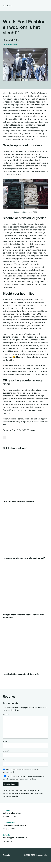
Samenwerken (42, 855)
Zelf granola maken (12, 813)
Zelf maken (7, 810)
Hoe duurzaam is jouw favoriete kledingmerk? (24, 558)
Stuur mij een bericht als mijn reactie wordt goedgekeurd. (21, 770)
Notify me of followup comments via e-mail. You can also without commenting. (24, 777)
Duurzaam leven (10, 44)
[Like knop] (4, 437)
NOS (24, 430)
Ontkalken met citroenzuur (15, 825)
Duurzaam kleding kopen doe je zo (18, 501)
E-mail (6, 751)
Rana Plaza (37, 241)
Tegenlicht (16, 430)
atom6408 (33, 212)
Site (4, 760)
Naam (6, 741)
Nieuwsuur (32, 430)
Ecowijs (7, 5)
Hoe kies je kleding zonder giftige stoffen (21, 674)
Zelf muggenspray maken (15, 837)
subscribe (14, 779)
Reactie (6, 714)
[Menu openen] (46, 6)
